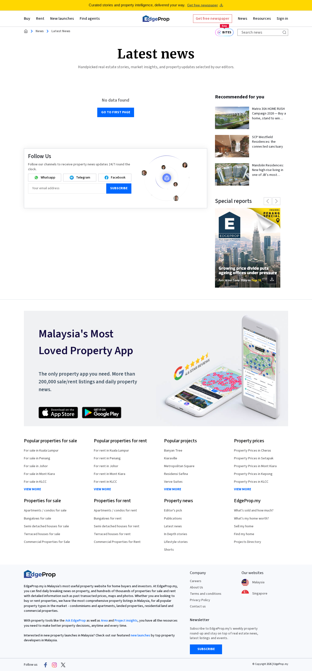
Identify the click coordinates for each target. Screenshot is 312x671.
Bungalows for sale (37, 518)
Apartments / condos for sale (45, 510)
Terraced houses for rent (112, 534)
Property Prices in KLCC (251, 481)
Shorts (169, 549)
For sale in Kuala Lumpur (41, 450)
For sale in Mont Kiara (39, 474)
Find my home (244, 534)
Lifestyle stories (176, 541)
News (40, 31)
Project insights (126, 620)
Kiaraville (170, 458)
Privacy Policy (200, 600)
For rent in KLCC (105, 481)
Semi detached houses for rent (116, 526)
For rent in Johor (106, 466)
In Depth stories (175, 534)
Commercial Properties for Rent (117, 541)
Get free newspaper (202, 5)
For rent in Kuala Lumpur (111, 450)
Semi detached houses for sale (46, 526)
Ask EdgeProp (75, 620)
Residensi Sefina (176, 474)
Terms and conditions (205, 593)
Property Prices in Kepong (253, 474)
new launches (140, 635)
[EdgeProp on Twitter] (63, 664)
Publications (173, 518)
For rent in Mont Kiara (109, 474)
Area (104, 620)
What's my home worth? (251, 518)
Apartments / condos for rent (115, 510)
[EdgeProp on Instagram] (54, 664)
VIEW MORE (32, 489)
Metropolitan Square (179, 466)
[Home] (156, 18)
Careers (195, 581)
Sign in (282, 18)
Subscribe (118, 188)
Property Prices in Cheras (252, 450)
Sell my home (244, 526)
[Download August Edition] (247, 248)
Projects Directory (247, 541)
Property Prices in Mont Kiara (255, 466)
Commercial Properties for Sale (47, 541)
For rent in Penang (107, 458)
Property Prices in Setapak (253, 458)
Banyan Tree (173, 450)
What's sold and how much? (253, 510)
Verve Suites (173, 481)
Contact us (198, 606)
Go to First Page (115, 112)
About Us (196, 587)
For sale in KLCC (35, 481)
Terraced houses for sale (42, 534)
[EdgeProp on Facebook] (45, 664)
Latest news (173, 526)
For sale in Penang (37, 458)
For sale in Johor (36, 466)
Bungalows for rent (108, 518)
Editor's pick (173, 510)
